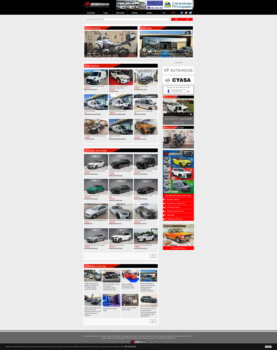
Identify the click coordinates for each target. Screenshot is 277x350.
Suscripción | (134, 336)
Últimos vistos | (172, 336)
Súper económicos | (109, 338)
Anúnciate (91, 13)
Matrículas (120, 13)
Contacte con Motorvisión (166, 338)
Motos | (190, 336)
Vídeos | (142, 336)
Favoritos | (149, 336)
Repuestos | (183, 336)
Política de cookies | (149, 338)
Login (105, 13)
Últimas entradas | (160, 336)
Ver (164, 13)
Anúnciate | (103, 336)
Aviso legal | (121, 338)
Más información (130, 346)
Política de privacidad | (134, 338)
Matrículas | (117, 336)
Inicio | (86, 336)
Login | (109, 336)
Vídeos (149, 13)
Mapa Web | (93, 336)
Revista (135, 13)
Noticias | (125, 336)
